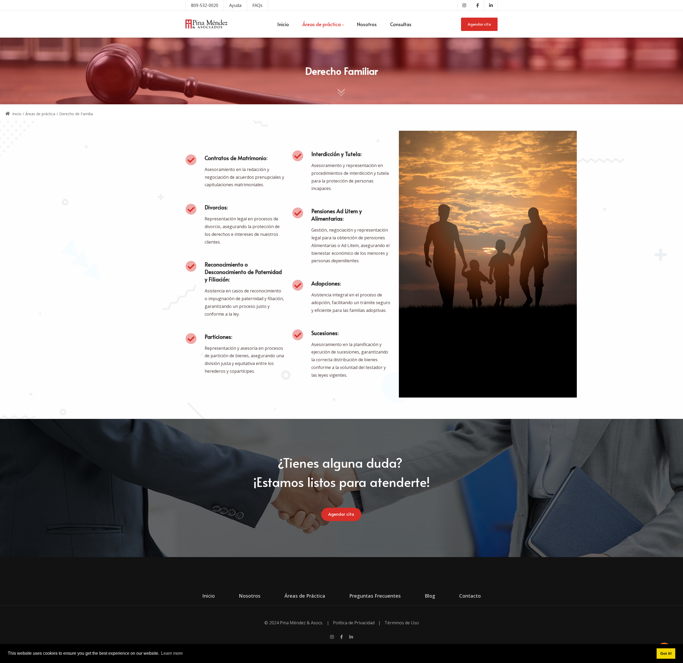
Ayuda (235, 5)
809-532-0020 (204, 5)
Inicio (16, 113)
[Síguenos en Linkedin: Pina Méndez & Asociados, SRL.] (351, 637)
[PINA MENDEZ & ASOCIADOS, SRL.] (206, 24)
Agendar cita (479, 24)
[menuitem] (283, 24)
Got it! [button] (666, 653)
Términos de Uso (401, 623)
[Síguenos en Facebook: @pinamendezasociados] (341, 637)
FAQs (257, 5)
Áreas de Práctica (304, 596)
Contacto (470, 596)
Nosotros (249, 596)
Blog (430, 596)
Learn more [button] (172, 653)
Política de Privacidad (354, 623)
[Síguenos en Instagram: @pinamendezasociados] (332, 637)
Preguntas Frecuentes (375, 596)
